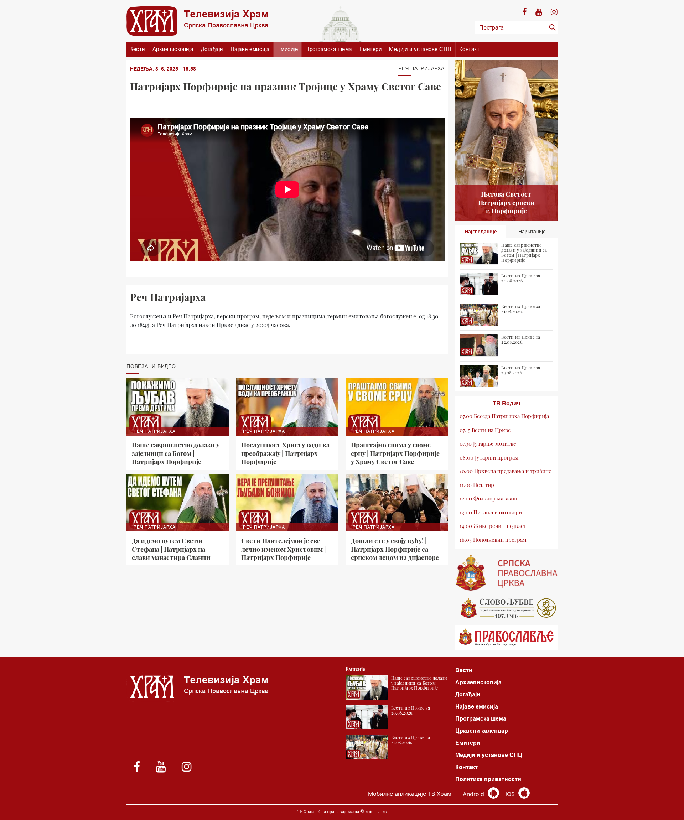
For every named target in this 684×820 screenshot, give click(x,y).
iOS (511, 794)
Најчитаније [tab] (532, 231)
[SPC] (506, 573)
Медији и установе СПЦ (420, 49)
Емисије (287, 49)
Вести (137, 49)
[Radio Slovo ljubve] (506, 608)
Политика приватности (488, 779)
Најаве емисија (250, 49)
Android (474, 794)
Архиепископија (172, 49)
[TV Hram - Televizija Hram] (197, 21)
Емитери (370, 49)
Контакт (469, 49)
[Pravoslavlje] (506, 637)
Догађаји (212, 49)
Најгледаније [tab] (481, 231)
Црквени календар (481, 730)
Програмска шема (328, 49)
